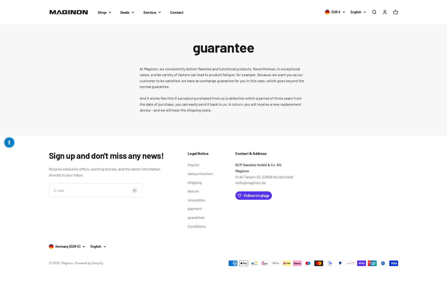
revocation (196, 200)
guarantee (196, 217)
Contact (176, 12)
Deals (124, 12)
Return (193, 191)
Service (149, 12)
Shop (102, 12)
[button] (9, 142)
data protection (200, 173)
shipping (195, 182)
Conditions (197, 226)
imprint (194, 165)
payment (195, 208)
